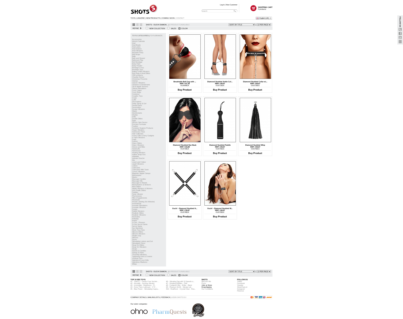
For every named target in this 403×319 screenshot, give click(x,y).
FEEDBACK (165, 297)
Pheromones (137, 196)
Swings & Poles (138, 253)
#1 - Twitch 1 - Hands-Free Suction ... (145, 281)
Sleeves (135, 237)
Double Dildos (137, 119)
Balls (134, 56)
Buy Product (185, 89)
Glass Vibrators (138, 145)
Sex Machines (137, 228)
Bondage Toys (137, 69)
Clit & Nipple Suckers (140, 86)
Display (135, 115)
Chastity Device (138, 77)
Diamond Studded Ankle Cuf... (220, 82)
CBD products (137, 75)
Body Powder (137, 66)
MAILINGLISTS (154, 297)
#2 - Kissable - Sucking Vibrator (143, 283)
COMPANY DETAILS (138, 297)
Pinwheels (136, 200)
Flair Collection (137, 134)
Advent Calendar (138, 41)
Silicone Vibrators (138, 234)
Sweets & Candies (139, 251)
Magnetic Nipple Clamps (141, 173)
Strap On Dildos (138, 245)
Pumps (134, 209)
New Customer (231, 5)
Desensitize (136, 107)
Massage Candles (139, 179)
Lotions (135, 166)
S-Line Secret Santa (139, 224)
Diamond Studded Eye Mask (184, 145)
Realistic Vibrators (139, 215)
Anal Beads (136, 45)
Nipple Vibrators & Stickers (142, 188)
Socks (134, 239)
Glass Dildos (137, 143)
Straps (134, 249)
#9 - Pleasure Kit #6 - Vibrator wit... (179, 287)
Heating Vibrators (138, 153)
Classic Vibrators (138, 83)
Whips (134, 264)
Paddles (135, 192)
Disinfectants (137, 113)
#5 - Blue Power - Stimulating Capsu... (145, 289)
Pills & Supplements (139, 198)
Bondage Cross (138, 68)
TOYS (133, 18)
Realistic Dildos (138, 213)
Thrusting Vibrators (139, 254)
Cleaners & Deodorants (141, 85)
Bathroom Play (137, 60)
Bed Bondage (137, 62)
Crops (134, 98)
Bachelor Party (137, 52)
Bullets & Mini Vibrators (141, 71)
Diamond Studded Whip (255, 145)
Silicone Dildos (137, 232)
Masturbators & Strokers (141, 185)
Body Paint (136, 64)
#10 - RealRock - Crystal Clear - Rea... (181, 289)
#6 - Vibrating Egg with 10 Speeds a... (180, 281)
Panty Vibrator (137, 194)
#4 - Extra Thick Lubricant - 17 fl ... (144, 287)
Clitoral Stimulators (139, 88)
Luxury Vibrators (138, 171)
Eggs (134, 120)
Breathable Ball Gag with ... (184, 82)
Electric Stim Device (139, 122)
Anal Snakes (137, 49)
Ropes (134, 220)
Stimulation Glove (138, 243)
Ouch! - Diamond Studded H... (184, 208)
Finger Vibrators (138, 130)
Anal (133, 43)
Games (135, 141)
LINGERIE (141, 18)
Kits (133, 160)
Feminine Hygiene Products (142, 128)
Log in (222, 5)
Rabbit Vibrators (138, 211)
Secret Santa (137, 226)
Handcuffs (136, 149)
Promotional (136, 203)
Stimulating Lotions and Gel (142, 241)
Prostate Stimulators (140, 205)
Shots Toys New (138, 230)
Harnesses (136, 151)
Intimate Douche (138, 158)
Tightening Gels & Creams (142, 256)
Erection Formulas (139, 124)
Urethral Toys (137, 258)
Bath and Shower (138, 58)
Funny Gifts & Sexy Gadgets (143, 136)
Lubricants (136, 168)
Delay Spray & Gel (139, 103)
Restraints (136, 217)
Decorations (136, 102)
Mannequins (136, 175)
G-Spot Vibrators (138, 137)
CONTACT (180, 18)
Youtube (240, 285)
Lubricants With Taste (140, 170)
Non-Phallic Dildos (139, 190)
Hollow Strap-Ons (139, 154)
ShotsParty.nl (242, 287)
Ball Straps (136, 54)
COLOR (184, 28)
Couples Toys (137, 96)
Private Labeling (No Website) (143, 202)
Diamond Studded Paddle (220, 145)
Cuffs (134, 100)
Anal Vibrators (137, 51)
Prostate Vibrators (139, 207)
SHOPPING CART (265, 7)
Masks (134, 177)
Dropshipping (207, 287)
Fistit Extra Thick (138, 132)
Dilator (134, 111)
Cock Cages (137, 90)
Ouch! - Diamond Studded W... (220, 208)
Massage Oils (137, 181)
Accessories (137, 39)
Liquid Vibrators (138, 164)
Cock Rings (136, 92)
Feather (135, 126)
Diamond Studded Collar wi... (255, 82)
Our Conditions (207, 289)
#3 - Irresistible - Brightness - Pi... (143, 285)
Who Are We (206, 281)
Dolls (134, 117)
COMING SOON (168, 18)
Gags (134, 139)
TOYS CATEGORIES (140, 35)
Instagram (241, 289)
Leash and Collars (139, 162)
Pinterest (240, 291)
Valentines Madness (139, 262)
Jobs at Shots (207, 285)
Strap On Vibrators (139, 247)
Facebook (241, 283)
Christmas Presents (139, 79)
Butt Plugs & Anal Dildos (141, 73)
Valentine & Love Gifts (140, 260)
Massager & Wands (139, 183)
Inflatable (135, 156)
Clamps (135, 81)
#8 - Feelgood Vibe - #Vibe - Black (179, 285)
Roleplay (135, 219)
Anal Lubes (136, 47)
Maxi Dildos (136, 186)
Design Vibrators (138, 109)
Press (204, 283)
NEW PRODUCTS (153, 18)
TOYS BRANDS (156, 35)
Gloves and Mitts (138, 147)
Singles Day (136, 236)
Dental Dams (137, 105)
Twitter (239, 281)
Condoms (135, 94)
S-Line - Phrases (138, 222)
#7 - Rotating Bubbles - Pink (176, 283)
